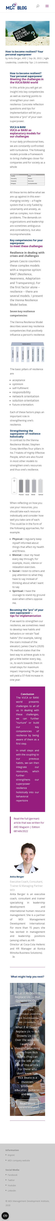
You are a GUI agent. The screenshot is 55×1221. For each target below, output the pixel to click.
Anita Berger (14, 58)
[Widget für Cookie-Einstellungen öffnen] (5, 1215)
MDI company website (19, 1160)
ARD (24, 58)
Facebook (12, 1174)
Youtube (12, 1185)
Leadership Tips (25, 62)
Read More (27, 1103)
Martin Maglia (24, 1005)
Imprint (11, 1155)
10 (39, 1107)
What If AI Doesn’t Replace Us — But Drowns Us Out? (27, 997)
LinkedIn (12, 1190)
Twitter (11, 1180)
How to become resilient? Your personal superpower (24, 53)
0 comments (42, 62)
